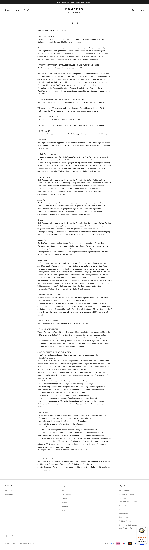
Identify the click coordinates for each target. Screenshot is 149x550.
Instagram (9, 490)
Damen (8, 10)
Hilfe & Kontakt (125, 490)
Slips (63, 510)
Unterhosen (66, 494)
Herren (17, 10)
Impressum (123, 513)
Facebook (9, 494)
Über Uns (27, 10)
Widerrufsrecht (125, 521)
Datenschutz (124, 517)
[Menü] (145, 528)
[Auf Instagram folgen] (12, 536)
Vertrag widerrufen (126, 494)
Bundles (65, 506)
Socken (64, 502)
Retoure (122, 505)
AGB (121, 509)
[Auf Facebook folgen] (6, 536)
